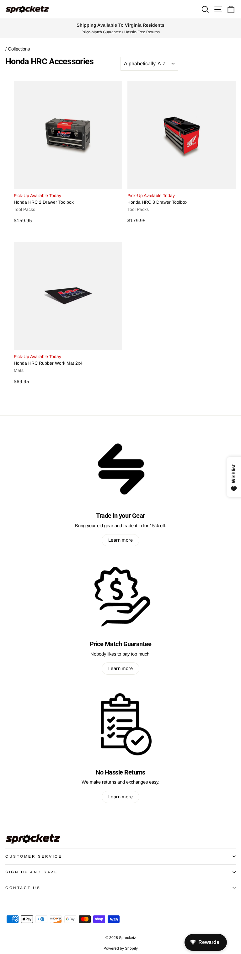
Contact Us (22, 888)
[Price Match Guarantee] (120, 595)
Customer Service (33, 856)
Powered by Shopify (121, 948)
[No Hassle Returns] (120, 724)
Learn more (120, 540)
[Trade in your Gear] (120, 467)
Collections (19, 48)
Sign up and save (31, 872)
